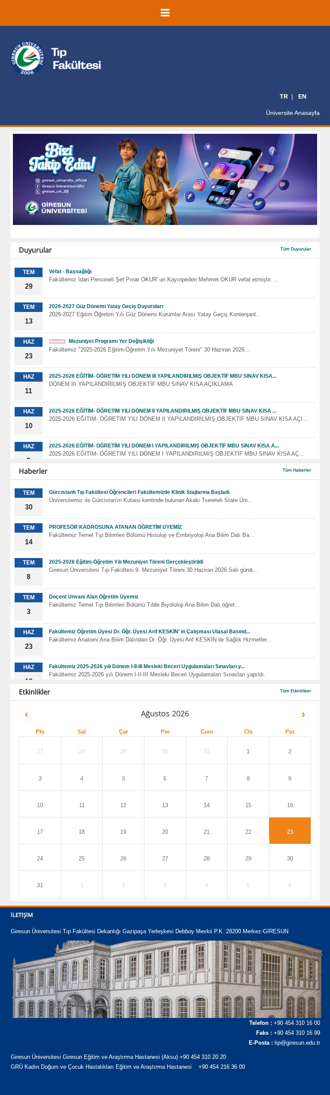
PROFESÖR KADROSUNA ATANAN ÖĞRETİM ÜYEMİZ (115, 527)
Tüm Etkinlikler (295, 691)
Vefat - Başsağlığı (70, 271)
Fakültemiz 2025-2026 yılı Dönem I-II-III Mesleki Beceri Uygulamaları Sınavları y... (146, 666)
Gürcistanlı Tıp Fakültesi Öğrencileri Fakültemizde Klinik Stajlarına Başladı (139, 492)
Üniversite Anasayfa (293, 112)
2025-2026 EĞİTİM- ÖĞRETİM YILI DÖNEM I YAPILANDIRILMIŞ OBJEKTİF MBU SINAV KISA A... (164, 446)
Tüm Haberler (297, 470)
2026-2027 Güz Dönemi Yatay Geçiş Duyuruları (106, 306)
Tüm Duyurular (296, 249)
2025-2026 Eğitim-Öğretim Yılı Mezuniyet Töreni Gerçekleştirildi (126, 562)
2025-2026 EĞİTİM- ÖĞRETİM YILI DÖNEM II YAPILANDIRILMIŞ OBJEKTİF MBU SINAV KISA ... (162, 411)
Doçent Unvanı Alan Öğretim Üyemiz (93, 597)
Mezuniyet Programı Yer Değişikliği (101, 341)
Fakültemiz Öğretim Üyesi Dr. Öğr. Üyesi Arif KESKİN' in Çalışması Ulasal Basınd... (149, 632)
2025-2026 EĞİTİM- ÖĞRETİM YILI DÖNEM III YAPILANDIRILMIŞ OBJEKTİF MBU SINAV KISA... (162, 376)
